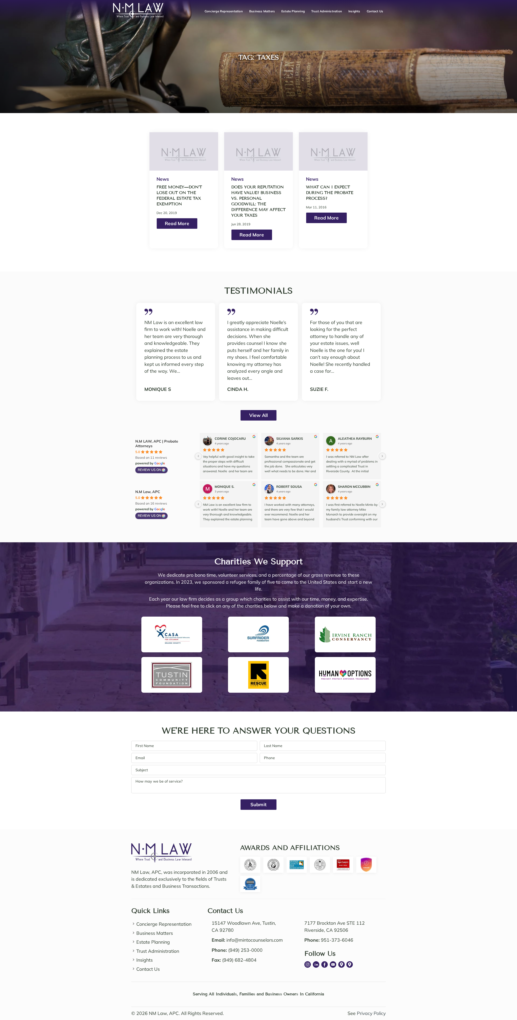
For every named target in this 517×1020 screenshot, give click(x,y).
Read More (177, 223)
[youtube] (333, 964)
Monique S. (224, 487)
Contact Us (375, 11)
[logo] (161, 847)
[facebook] (324, 964)
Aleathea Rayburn (355, 439)
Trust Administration (326, 11)
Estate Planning (293, 11)
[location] (341, 964)
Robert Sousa (289, 487)
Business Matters (262, 11)
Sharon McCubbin (354, 487)
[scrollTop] (506, 998)
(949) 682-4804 (239, 960)
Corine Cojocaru (230, 439)
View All (258, 415)
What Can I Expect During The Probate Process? (329, 193)
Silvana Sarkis (289, 439)
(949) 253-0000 (245, 950)
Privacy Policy (371, 1013)
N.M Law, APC (147, 491)
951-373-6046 (337, 940)
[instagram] (307, 964)
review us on (149, 470)
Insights (354, 11)
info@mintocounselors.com (254, 940)
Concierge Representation (224, 11)
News (163, 179)
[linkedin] (316, 964)
